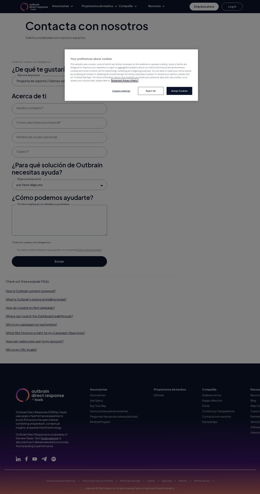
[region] (131, 75)
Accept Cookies (179, 90)
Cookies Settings (121, 90)
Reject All (151, 90)
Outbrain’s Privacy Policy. (125, 80)
